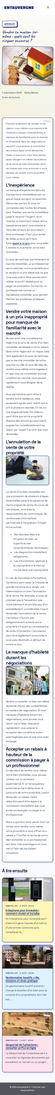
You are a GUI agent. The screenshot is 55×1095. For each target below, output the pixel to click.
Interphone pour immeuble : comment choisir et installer (23, 912)
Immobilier (9, 24)
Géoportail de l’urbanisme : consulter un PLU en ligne (22, 1046)
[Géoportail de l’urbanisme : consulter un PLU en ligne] (27, 1024)
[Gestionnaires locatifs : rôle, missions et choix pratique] (27, 957)
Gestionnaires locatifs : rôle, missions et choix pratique (23, 979)
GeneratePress (27, 1090)
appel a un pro (21, 243)
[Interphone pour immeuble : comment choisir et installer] (27, 889)
